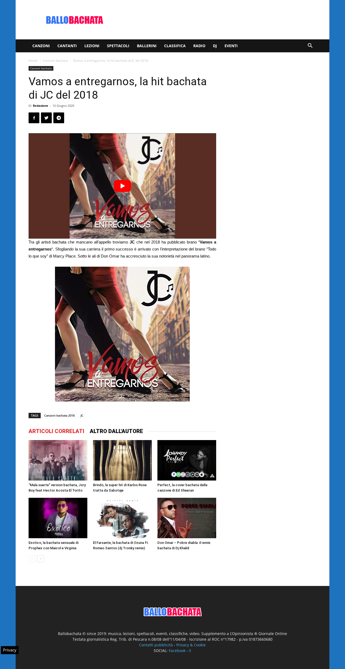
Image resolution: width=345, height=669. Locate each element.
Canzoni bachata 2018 (59, 415)
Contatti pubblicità (156, 644)
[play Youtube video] (122, 186)
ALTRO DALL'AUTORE (116, 431)
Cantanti (67, 45)
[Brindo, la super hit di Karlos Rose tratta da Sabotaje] (122, 460)
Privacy (9, 650)
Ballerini (147, 45)
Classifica (175, 45)
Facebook (177, 650)
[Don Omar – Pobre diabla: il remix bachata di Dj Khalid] (186, 518)
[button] (309, 46)
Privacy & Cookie (191, 644)
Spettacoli (118, 45)
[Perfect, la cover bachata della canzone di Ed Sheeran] (186, 460)
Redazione (40, 106)
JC (82, 415)
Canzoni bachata (55, 60)
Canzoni (41, 45)
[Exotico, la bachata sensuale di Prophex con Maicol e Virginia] (58, 518)
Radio (199, 45)
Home (33, 60)
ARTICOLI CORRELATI (56, 431)
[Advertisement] (218, 20)
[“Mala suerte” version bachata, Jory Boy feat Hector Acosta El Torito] (58, 460)
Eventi (231, 45)
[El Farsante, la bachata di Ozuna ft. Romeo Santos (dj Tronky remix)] (122, 518)
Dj (215, 45)
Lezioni (91, 45)
